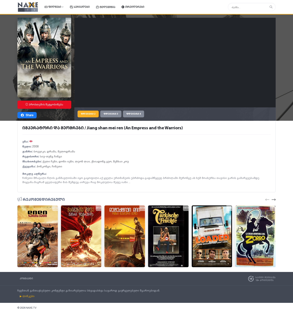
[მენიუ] (271, 7)
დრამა (51, 151)
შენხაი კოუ (121, 161)
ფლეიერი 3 (110, 114)
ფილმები (54, 7)
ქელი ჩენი (49, 161)
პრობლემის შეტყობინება (45, 104)
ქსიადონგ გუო (101, 161)
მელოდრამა (66, 151)
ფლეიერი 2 (88, 114)
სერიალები (82, 7)
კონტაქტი (26, 278)
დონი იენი (66, 161)
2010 (55, 208)
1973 (186, 208)
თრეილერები (134, 7)
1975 (273, 208)
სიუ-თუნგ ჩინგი (51, 156)
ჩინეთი (57, 166)
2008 (35, 146)
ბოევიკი (39, 151)
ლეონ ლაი (82, 161)
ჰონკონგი (43, 166)
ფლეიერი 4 (133, 114)
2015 (98, 208)
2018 (142, 208)
